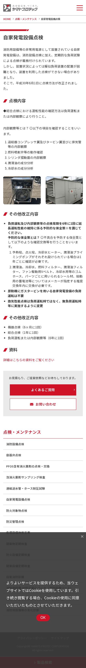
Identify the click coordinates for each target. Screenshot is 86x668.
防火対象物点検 (16, 510)
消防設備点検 (15, 444)
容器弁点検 (13, 455)
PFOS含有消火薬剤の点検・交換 (28, 466)
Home (7, 19)
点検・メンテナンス (26, 19)
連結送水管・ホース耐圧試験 (25, 488)
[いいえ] (82, 536)
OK (43, 617)
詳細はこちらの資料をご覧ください (28, 360)
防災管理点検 (15, 521)
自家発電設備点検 (18, 499)
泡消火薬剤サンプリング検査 (25, 477)
